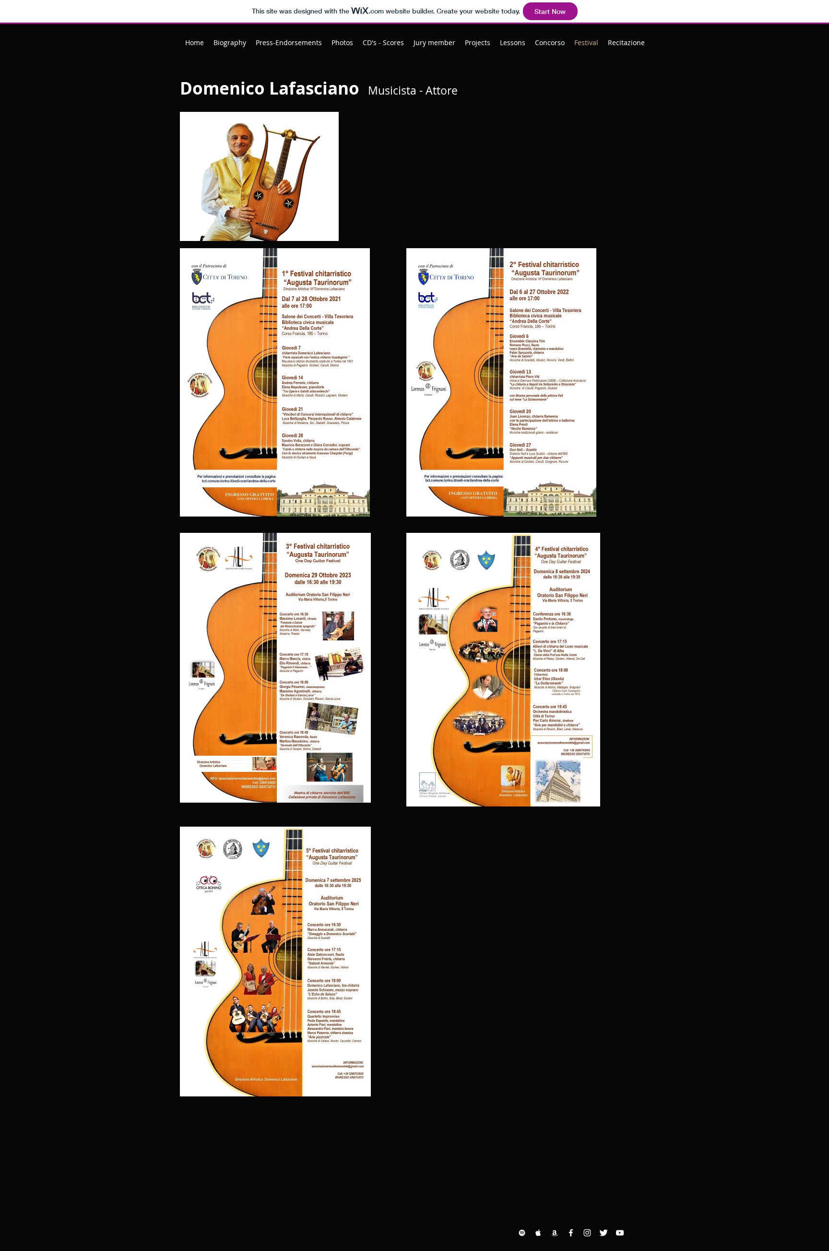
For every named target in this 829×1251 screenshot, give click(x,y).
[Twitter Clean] (603, 1233)
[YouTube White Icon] (620, 1233)
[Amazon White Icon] (554, 1233)
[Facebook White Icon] (571, 1233)
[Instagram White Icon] (587, 1233)
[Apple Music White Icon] (538, 1233)
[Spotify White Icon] (522, 1233)
